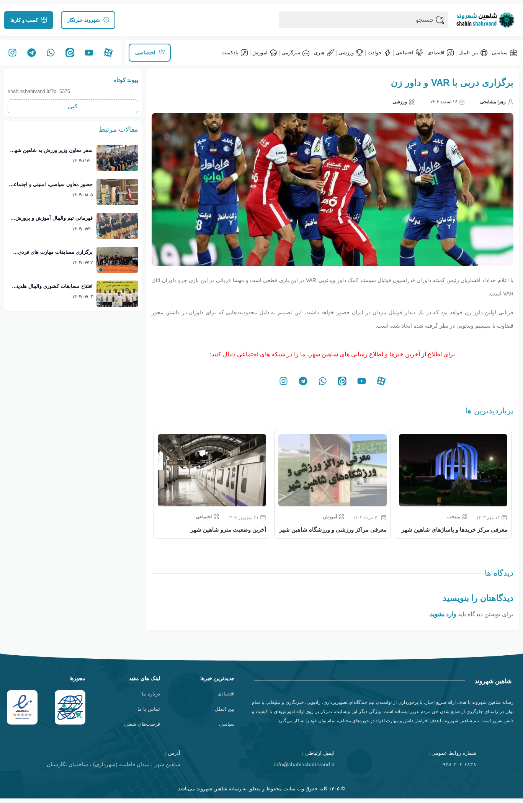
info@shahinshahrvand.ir (304, 764)
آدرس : (172, 753)
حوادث (375, 52)
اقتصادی (436, 52)
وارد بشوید (443, 614)
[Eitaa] (69, 53)
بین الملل (468, 52)
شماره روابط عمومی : (452, 753)
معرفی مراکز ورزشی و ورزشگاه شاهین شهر (333, 529)
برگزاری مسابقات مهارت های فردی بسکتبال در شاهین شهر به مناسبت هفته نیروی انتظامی (51, 252)
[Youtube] (89, 53)
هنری (319, 52)
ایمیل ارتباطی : (318, 753)
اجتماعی (404, 52)
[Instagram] (12, 53)
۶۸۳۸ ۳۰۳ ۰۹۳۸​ (458, 764)
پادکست (230, 52)
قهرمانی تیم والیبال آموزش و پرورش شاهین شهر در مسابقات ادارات (54, 218)
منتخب (453, 516)
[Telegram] (31, 53)
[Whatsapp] (50, 53)
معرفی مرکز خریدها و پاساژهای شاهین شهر (454, 529)
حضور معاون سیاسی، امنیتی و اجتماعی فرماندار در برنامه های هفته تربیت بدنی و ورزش (51, 184)
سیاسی (500, 52)
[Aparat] (108, 53)
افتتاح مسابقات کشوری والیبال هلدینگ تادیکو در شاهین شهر (52, 286)
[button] (73, 106)
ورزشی (346, 52)
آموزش (260, 52)
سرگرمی (290, 52)
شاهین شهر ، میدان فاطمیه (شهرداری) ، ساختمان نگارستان (113, 764)
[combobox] (363, 19)
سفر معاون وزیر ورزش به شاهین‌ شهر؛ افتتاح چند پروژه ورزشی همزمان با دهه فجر (52, 150)
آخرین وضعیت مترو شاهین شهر (228, 529)
